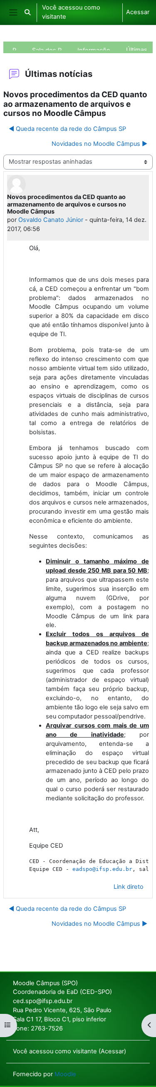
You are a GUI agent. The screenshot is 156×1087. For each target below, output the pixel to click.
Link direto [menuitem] (129, 886)
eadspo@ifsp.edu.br (102, 869)
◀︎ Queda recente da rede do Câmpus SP (67, 129)
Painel (17, 48)
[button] (27, 12)
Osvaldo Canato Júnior (50, 220)
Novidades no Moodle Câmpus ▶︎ (99, 144)
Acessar (137, 12)
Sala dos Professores (50, 48)
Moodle (65, 1074)
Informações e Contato (96, 48)
